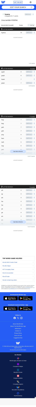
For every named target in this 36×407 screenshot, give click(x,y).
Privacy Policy (18, 333)
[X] (18, 318)
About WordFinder (18, 324)
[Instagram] (21, 318)
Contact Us (18, 331)
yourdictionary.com (28, 287)
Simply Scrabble (18, 378)
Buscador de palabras (18, 389)
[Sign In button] (30, 2)
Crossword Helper (18, 366)
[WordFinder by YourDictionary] (3, 2)
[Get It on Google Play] (25, 298)
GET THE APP (18, 2)
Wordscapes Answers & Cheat (18, 360)
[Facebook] (14, 318)
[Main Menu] (34, 2)
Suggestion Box (18, 338)
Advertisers (18, 328)
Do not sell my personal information (18, 350)
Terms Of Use (18, 335)
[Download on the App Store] (11, 298)
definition (28, 14)
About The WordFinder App (18, 326)
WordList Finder (18, 372)
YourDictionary (18, 395)
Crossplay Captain (18, 384)
